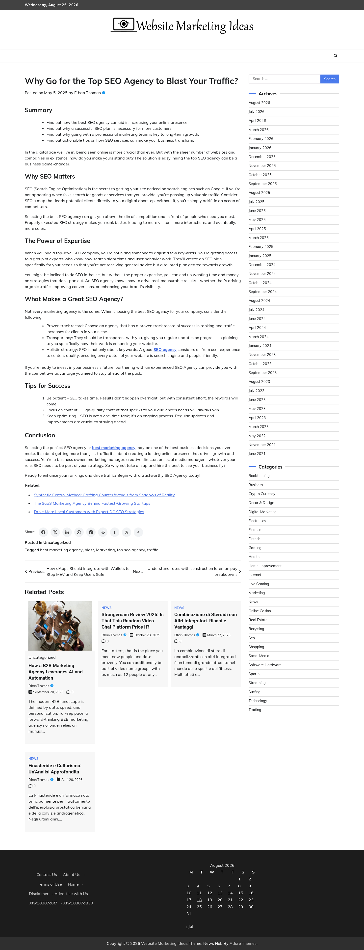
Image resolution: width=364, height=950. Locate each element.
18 (199, 899)
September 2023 (263, 372)
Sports (254, 674)
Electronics (257, 521)
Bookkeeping (259, 476)
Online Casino (260, 611)
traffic (152, 549)
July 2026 (256, 111)
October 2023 (260, 364)
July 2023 (256, 391)
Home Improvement (265, 566)
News (106, 607)
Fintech (254, 539)
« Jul (189, 926)
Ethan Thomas (87, 92)
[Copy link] (138, 532)
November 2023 (262, 354)
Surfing (254, 692)
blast (89, 549)
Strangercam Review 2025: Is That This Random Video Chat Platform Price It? (133, 621)
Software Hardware (265, 665)
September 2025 (263, 184)
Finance (255, 530)
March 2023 (259, 426)
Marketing (105, 549)
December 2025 (262, 157)
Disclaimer (39, 893)
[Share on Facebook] (43, 532)
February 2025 (261, 246)
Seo (252, 638)
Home (73, 884)
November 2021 (262, 445)
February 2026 (261, 138)
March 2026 (259, 130)
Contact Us (46, 874)
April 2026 (257, 120)
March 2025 (259, 238)
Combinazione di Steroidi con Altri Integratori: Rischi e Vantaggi (205, 621)
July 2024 (256, 310)
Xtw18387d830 (78, 902)
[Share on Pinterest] (91, 532)
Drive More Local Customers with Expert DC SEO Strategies (89, 511)
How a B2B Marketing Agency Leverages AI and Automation (55, 672)
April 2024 (257, 327)
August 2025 (259, 192)
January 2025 (260, 256)
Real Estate (258, 620)
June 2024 (257, 319)
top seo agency (131, 549)
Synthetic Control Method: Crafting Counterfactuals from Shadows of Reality (104, 494)
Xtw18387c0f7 (43, 902)
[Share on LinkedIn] (67, 532)
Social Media (259, 656)
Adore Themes (243, 943)
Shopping (256, 647)
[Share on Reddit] (102, 532)
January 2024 (260, 345)
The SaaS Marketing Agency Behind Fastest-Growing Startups (92, 503)
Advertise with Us (71, 893)
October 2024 (260, 283)
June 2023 (257, 399)
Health (254, 556)
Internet (255, 575)
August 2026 (259, 103)
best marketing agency (61, 549)
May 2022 (257, 436)
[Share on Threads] (126, 532)
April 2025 (257, 229)
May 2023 (257, 408)
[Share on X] (55, 532)
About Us (71, 874)
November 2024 (262, 273)
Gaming (255, 548)
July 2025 (256, 202)
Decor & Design (261, 503)
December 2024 (262, 265)
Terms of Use (50, 884)
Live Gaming (259, 584)
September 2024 (263, 292)
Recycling (256, 629)
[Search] (335, 55)
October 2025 (260, 175)
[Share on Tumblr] (114, 532)
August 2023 (259, 381)
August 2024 (259, 300)
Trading (255, 710)
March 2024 (259, 337)
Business (256, 485)
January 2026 (260, 148)
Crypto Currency (262, 494)
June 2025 (257, 211)
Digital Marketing (263, 512)
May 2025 (257, 219)
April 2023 (257, 418)
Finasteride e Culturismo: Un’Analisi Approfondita (54, 769)
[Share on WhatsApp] (79, 532)
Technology (258, 701)
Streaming (257, 683)
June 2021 (257, 453)
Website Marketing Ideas (164, 943)
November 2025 (262, 165)
